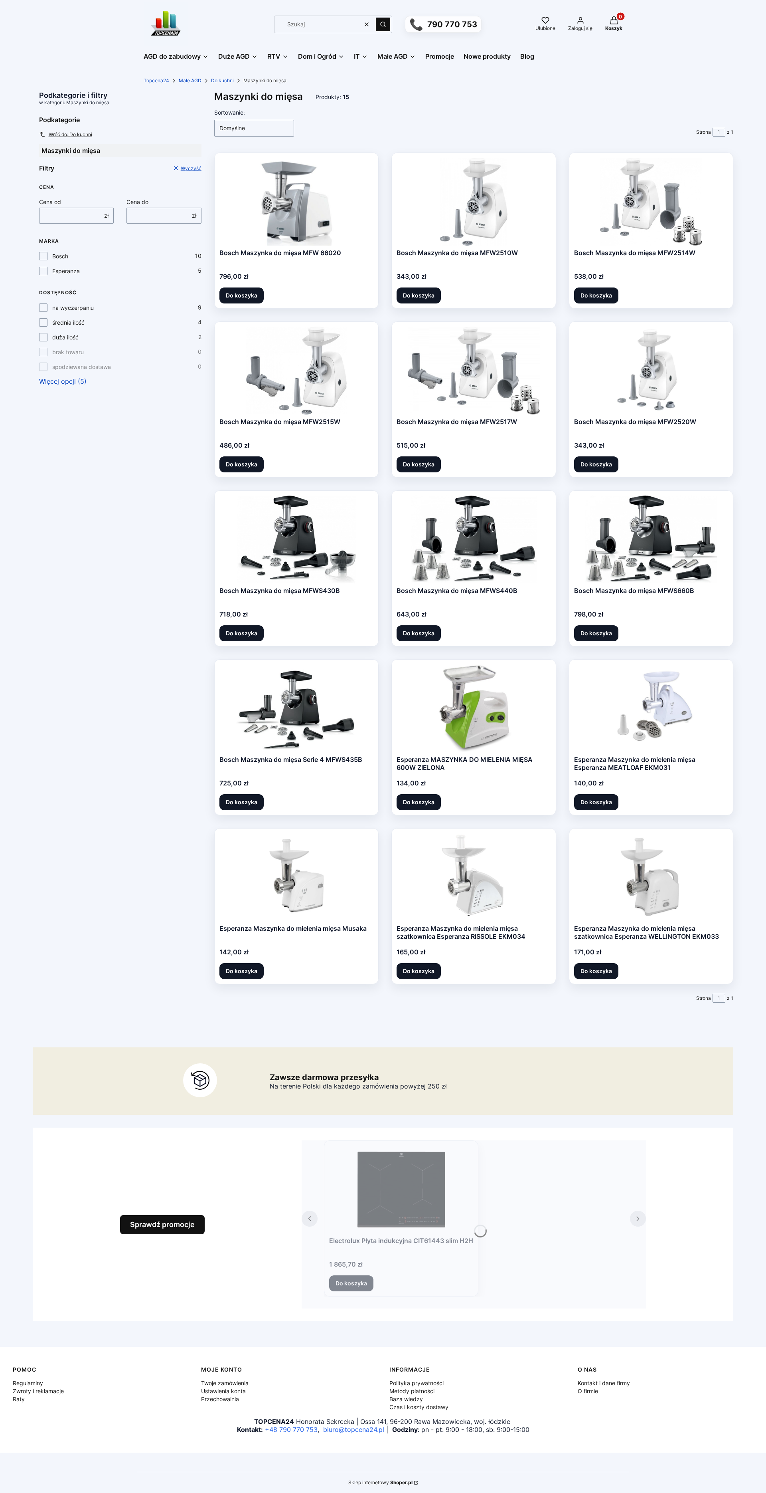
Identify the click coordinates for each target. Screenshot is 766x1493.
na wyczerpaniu (73, 307)
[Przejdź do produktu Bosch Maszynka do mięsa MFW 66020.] (296, 202)
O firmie (588, 1391)
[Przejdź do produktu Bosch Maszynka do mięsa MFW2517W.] (474, 370)
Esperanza (66, 271)
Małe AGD (190, 80)
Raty (19, 1399)
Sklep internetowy (380, 1482)
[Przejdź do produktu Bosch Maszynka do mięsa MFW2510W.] (474, 202)
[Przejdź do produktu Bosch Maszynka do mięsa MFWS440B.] (474, 539)
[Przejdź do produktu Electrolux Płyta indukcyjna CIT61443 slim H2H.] (401, 1189)
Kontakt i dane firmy (604, 1383)
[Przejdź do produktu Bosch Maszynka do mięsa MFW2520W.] (651, 370)
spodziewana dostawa (81, 366)
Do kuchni (222, 80)
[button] (383, 24)
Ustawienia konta (223, 1391)
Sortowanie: (229, 112)
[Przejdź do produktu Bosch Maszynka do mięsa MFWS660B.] (651, 539)
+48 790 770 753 (291, 1430)
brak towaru (68, 352)
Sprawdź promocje (162, 1224)
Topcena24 (156, 80)
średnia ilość (68, 322)
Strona (703, 132)
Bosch (60, 256)
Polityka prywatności (416, 1383)
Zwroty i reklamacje (38, 1391)
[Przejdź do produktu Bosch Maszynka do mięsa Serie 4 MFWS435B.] (296, 708)
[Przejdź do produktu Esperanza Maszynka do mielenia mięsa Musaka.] (296, 877)
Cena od (50, 201)
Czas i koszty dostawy (418, 1407)
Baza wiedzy (406, 1399)
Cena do (137, 201)
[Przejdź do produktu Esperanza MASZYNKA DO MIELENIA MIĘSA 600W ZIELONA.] (473, 708)
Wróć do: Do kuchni (70, 134)
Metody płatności (411, 1391)
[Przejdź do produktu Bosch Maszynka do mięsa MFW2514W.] (651, 202)
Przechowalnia (220, 1399)
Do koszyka (241, 295)
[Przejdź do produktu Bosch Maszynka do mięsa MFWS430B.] (296, 539)
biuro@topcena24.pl (353, 1430)
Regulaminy (28, 1383)
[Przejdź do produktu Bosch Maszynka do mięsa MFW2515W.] (296, 370)
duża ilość (65, 337)
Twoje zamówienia (225, 1383)
